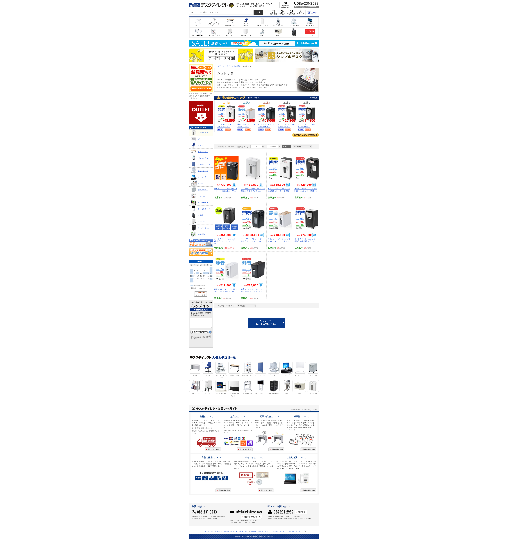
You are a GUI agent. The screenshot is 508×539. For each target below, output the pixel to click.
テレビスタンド (204, 209)
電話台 (200, 183)
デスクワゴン (203, 190)
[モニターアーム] (198, 32)
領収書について (244, 531)
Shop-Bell (200, 293)
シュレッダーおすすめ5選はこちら (266, 322)
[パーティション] (262, 22)
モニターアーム (204, 202)
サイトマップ (300, 531)
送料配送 (227, 531)
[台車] (262, 32)
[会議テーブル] (230, 22)
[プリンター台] (294, 22)
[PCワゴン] (230, 32)
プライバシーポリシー (278, 531)
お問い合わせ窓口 (263, 531)
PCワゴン (202, 221)
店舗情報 (253, 531)
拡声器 (200, 215)
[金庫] (278, 32)
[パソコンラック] (278, 22)
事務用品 (201, 234)
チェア (200, 145)
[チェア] (246, 22)
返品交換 (234, 531)
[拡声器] (294, 32)
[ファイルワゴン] (214, 32)
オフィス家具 (200, 295)
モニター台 (202, 177)
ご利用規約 (290, 531)
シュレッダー (203, 132)
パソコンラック (204, 158)
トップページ (219, 66)
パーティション (204, 164)
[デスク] (198, 22)
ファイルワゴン (204, 196)
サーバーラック (204, 228)
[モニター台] (310, 22)
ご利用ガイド (218, 531)
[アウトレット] (310, 32)
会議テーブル (203, 152)
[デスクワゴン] (246, 32)
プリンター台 (203, 171)
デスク (200, 139)
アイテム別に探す (234, 66)
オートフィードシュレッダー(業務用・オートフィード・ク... (225, 241)
